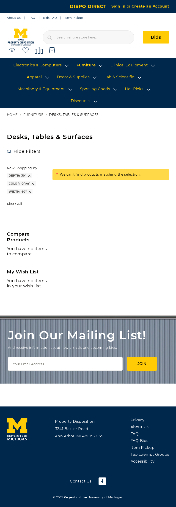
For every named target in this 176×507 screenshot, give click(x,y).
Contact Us (81, 481)
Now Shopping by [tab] (22, 168)
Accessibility (142, 461)
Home (12, 115)
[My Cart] (52, 50)
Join (142, 364)
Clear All (14, 204)
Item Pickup (74, 17)
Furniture (33, 115)
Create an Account (150, 6)
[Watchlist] (12, 50)
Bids (156, 37)
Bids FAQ (50, 17)
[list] (88, 83)
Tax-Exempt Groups (150, 454)
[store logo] (20, 37)
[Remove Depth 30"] (29, 175)
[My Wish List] (25, 50)
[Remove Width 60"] (30, 191)
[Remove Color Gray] (33, 183)
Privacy (137, 420)
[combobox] (88, 37)
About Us (14, 17)
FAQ (32, 17)
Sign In (119, 6)
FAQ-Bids (139, 441)
